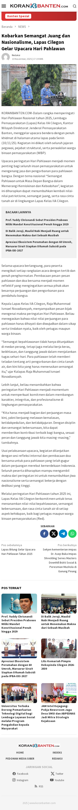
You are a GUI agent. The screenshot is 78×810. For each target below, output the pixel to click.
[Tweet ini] (54, 533)
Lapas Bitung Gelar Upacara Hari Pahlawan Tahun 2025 (18, 549)
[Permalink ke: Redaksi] (5, 57)
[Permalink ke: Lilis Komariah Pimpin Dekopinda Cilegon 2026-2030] (59, 648)
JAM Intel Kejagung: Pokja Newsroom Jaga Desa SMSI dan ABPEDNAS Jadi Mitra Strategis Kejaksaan (58, 713)
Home (20, 752)
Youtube (59, 780)
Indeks (57, 752)
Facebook (22, 774)
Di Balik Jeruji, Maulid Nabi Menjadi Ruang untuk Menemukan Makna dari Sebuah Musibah (58, 622)
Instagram (22, 780)
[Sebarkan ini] (44, 533)
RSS (41, 786)
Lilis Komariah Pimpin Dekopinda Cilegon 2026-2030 (58, 664)
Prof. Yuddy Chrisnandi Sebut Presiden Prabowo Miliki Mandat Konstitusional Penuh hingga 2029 (18, 624)
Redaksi (57, 758)
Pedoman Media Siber (20, 758)
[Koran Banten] (39, 5)
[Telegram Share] (63, 533)
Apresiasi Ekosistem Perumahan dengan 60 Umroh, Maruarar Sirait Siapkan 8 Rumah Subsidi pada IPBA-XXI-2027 (39, 246)
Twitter (59, 774)
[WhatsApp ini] (72, 533)
